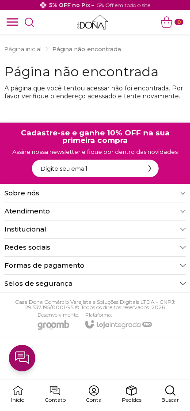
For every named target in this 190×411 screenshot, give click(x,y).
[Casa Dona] (92, 22)
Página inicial (23, 48)
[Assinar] (150, 168)
